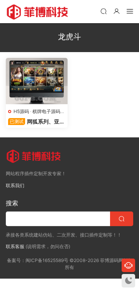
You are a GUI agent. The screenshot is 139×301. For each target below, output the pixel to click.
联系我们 (15, 185)
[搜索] (103, 11)
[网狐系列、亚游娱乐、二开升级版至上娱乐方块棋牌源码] (37, 81)
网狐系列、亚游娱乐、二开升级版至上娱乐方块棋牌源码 (36, 121)
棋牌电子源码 (46, 111)
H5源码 (21, 111)
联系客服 (15, 246)
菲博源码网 (38, 11)
